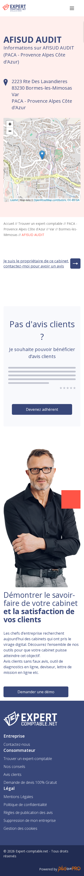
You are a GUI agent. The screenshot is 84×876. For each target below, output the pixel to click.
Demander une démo (36, 691)
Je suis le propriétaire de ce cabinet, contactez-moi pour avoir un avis (36, 263)
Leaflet (14, 200)
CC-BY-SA (73, 200)
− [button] (9, 131)
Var (51, 229)
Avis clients (12, 774)
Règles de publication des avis (28, 812)
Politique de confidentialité (25, 804)
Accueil (9, 223)
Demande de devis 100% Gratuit (30, 782)
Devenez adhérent (42, 409)
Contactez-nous (17, 744)
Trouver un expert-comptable (40, 223)
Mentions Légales (18, 796)
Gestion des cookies (20, 828)
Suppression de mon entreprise (30, 820)
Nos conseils (14, 766)
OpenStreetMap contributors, (50, 200)
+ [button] (9, 124)
